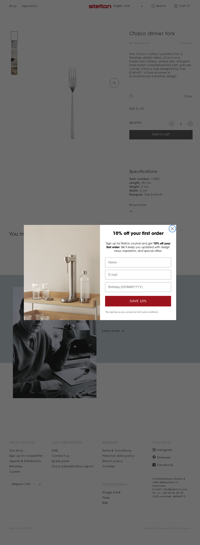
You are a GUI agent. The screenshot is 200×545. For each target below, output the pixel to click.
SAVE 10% (138, 301)
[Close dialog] (172, 228)
